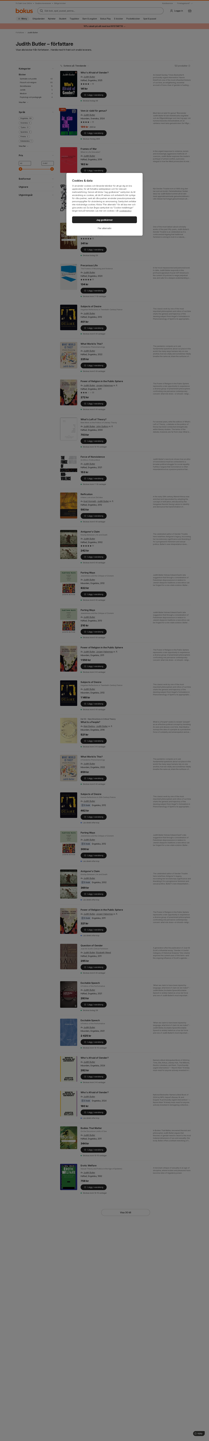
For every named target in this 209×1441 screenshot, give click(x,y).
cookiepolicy (125, 211)
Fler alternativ (104, 228)
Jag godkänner (104, 219)
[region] (104, 204)
